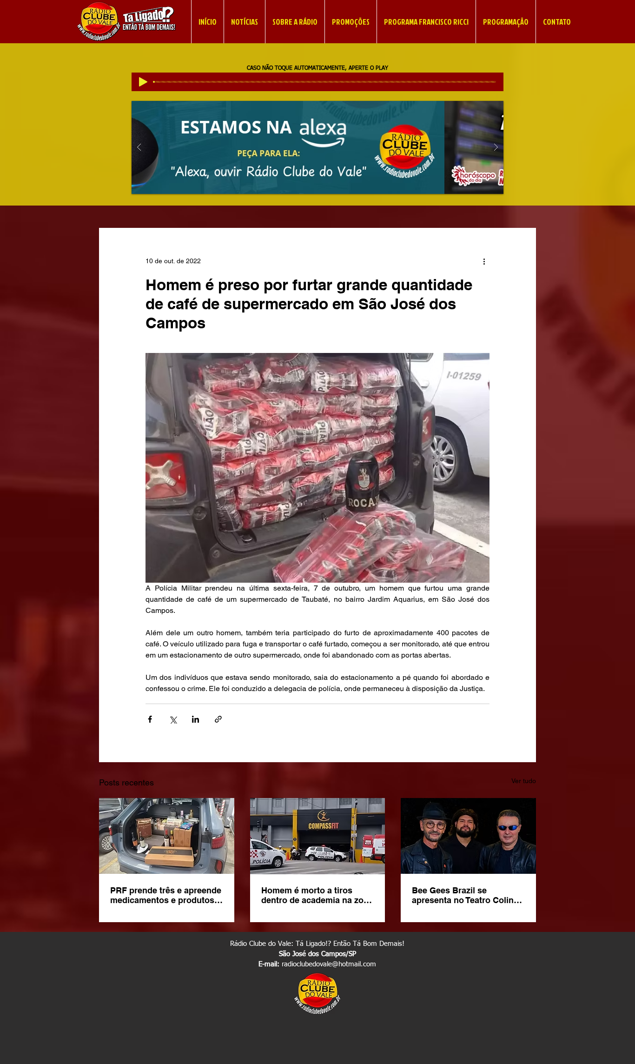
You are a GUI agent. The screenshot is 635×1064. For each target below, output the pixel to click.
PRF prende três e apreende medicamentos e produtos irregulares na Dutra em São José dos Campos (166, 895)
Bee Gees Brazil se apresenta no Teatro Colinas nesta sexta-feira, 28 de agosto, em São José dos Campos (467, 895)
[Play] (143, 81)
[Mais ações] (483, 261)
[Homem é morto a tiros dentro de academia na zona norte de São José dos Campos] (317, 836)
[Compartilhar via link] (218, 719)
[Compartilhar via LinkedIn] (195, 719)
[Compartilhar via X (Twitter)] (172, 719)
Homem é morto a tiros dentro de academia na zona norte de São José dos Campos (317, 895)
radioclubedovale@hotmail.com (329, 964)
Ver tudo (523, 781)
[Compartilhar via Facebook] (150, 719)
